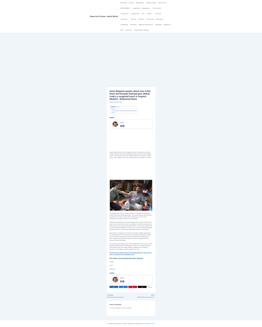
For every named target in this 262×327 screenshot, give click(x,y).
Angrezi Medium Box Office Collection (130, 258)
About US (133, 19)
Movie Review (159, 19)
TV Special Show (135, 13)
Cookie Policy (124, 19)
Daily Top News (162, 2)
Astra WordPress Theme (148, 323)
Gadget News (136, 8)
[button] (130, 8)
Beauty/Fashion (140, 2)
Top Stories (158, 13)
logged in (118, 308)
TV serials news (124, 13)
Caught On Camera (151, 2)
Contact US (141, 19)
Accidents (131, 2)
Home (121, 30)
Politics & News (157, 8)
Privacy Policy (150, 19)
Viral (143, 13)
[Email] (121, 126)
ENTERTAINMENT (124, 8)
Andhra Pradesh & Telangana (141, 30)
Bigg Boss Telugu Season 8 (146, 24)
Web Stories (123, 2)
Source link (112, 269)
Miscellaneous (145, 8)
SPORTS (149, 13)
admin (122, 122)
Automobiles (133, 24)
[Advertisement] (131, 47)
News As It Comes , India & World (104, 16)
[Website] (123, 126)
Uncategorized (124, 24)
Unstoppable (158, 24)
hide (118, 106)
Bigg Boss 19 (167, 24)
